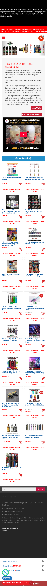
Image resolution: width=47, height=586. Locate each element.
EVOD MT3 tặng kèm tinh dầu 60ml (12, 468)
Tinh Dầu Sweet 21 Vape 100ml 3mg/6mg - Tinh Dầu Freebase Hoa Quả (11, 211)
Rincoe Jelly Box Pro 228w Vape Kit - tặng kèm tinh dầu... (11, 437)
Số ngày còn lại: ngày (11, 570)
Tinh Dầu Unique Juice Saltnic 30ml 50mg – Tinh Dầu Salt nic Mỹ (10, 243)
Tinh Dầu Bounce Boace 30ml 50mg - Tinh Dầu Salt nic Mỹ (33, 211)
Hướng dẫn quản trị (10, 561)
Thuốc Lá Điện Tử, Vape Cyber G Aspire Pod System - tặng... (12, 308)
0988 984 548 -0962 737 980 (15, 583)
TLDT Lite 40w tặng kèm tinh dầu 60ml (11, 178)
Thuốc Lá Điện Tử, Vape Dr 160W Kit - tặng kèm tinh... (11, 372)
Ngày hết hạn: (12, 566)
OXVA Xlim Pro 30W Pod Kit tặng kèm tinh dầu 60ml (34, 436)
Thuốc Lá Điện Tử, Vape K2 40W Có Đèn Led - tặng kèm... (34, 275)
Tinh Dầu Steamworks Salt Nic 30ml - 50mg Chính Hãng (34, 178)
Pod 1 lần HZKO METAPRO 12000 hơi (11, 275)
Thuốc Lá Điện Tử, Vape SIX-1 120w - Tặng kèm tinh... (12, 339)
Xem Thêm (37, 108)
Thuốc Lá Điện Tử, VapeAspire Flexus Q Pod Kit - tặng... (34, 308)
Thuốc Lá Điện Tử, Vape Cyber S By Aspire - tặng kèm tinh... (35, 340)
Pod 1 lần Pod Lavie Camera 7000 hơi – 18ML (34, 242)
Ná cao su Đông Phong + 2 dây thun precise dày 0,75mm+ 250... (10, 405)
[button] (5, 48)
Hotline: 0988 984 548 (32, 114)
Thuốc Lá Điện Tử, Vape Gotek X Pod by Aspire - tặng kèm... (34, 372)
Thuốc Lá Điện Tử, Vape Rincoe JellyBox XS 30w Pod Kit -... (34, 405)
